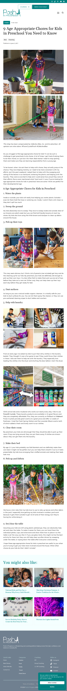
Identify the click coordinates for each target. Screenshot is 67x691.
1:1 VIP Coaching (39, 666)
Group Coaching (39, 663)
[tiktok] (55, 1)
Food (20, 663)
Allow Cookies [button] (52, 683)
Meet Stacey (6, 663)
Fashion (21, 660)
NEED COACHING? (40, 7)
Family (20, 667)
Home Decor (22, 673)
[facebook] (64, 1)
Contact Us (6, 670)
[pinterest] (58, 1)
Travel (21, 670)
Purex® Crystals (9, 414)
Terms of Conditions (28, 684)
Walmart (59, 416)
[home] (12, 12)
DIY (35, 660)
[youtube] (61, 1)
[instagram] (52, 1)
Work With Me (7, 666)
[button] (58, 13)
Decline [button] (52, 687)
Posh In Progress (30, 687)
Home (5, 660)
